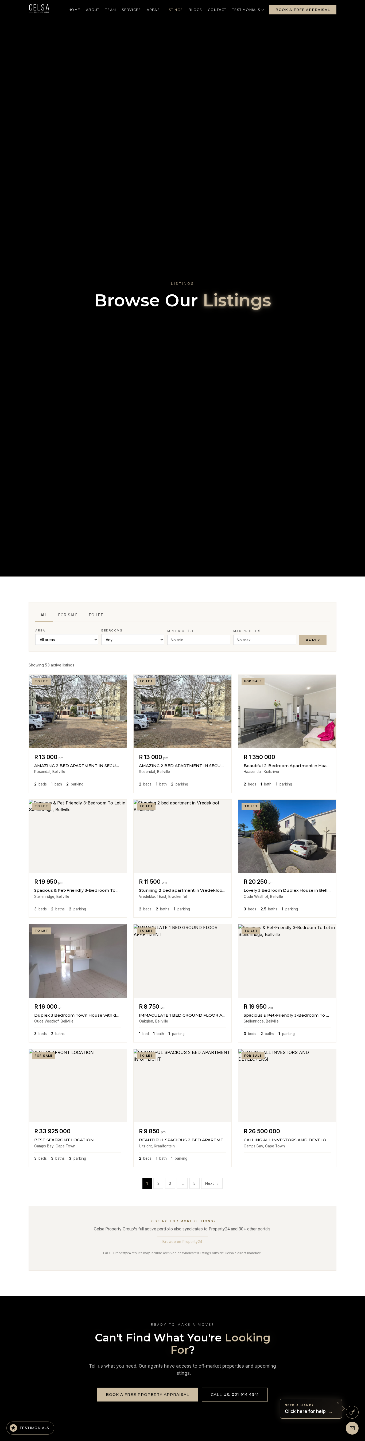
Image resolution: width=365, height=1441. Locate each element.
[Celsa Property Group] (39, 9)
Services (131, 10)
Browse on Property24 (182, 1241)
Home (74, 10)
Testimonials (246, 9)
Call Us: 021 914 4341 (235, 1394)
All (44, 615)
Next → (212, 1183)
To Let (95, 615)
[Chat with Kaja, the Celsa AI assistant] (352, 1412)
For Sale (68, 615)
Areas (153, 10)
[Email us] (352, 1428)
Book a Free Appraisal (302, 9)
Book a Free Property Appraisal (147, 1394)
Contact (217, 10)
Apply (313, 640)
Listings (174, 10)
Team (110, 10)
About (93, 10)
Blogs (195, 10)
